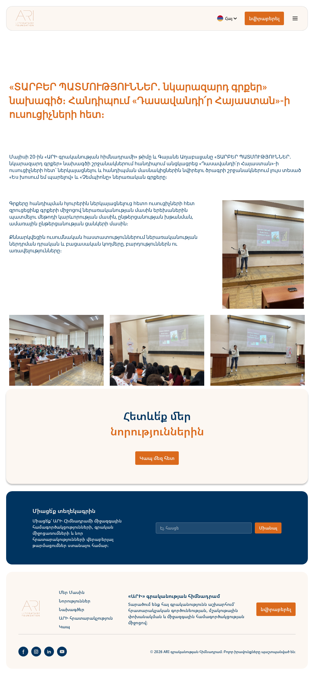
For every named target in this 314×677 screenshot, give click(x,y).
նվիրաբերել (264, 18)
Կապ (64, 626)
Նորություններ (74, 601)
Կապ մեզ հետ (157, 458)
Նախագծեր (71, 609)
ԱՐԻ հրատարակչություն (86, 618)
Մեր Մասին (72, 592)
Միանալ (268, 528)
